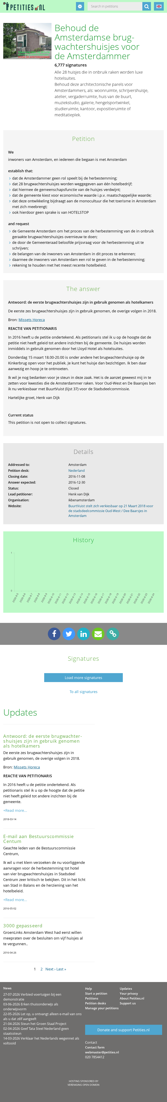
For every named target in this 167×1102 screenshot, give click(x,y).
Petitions (91, 998)
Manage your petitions (102, 1008)
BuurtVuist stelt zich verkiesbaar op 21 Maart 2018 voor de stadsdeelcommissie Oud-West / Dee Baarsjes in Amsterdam (110, 511)
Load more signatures (83, 677)
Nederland (76, 470)
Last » (61, 969)
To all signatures (84, 692)
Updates (126, 988)
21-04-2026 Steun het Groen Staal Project (34, 1023)
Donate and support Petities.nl (123, 1029)
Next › (50, 969)
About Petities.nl (132, 998)
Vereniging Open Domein (83, 1085)
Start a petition (96, 993)
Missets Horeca (32, 319)
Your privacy (129, 993)
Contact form (94, 1047)
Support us (128, 1003)
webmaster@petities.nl (102, 1052)
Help (88, 988)
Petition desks (95, 1003)
